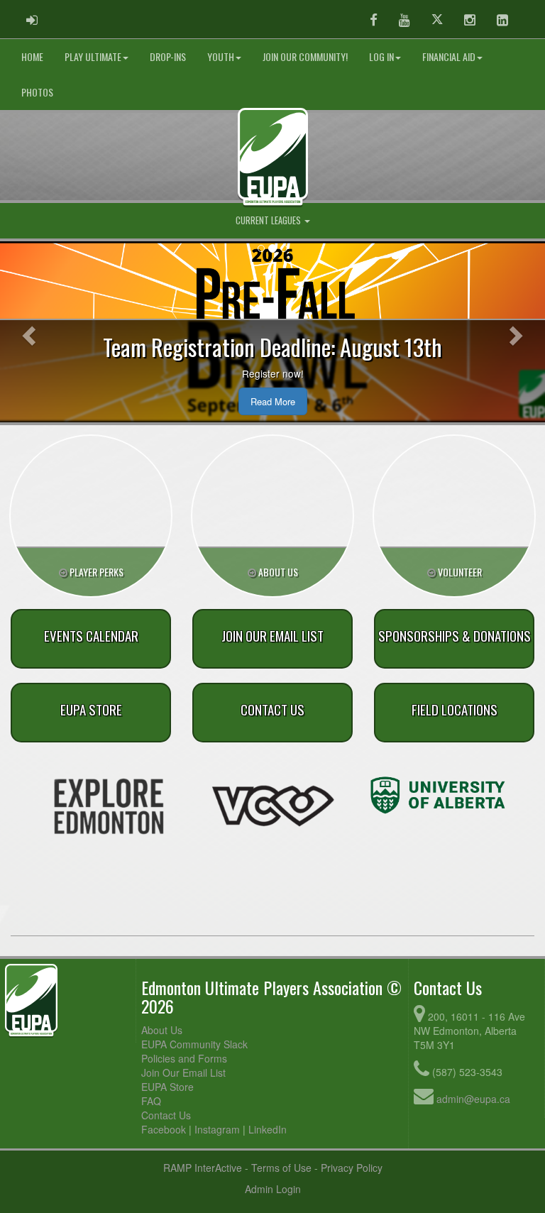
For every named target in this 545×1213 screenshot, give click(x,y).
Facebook (163, 1129)
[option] (108, 806)
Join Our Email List (183, 1072)
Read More (273, 401)
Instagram (217, 1129)
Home (32, 56)
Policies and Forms (184, 1058)
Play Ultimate (93, 56)
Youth (220, 56)
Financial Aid (448, 56)
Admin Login (273, 1189)
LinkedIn (267, 1129)
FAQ (151, 1101)
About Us (161, 1030)
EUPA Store (167, 1087)
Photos (37, 91)
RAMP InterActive (202, 1167)
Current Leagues (269, 220)
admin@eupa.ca (473, 1099)
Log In (381, 56)
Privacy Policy (351, 1167)
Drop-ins (168, 56)
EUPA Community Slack (194, 1044)
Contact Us (166, 1115)
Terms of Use (281, 1167)
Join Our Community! (305, 56)
